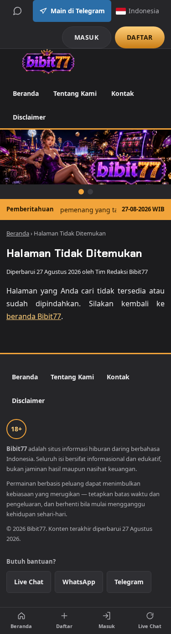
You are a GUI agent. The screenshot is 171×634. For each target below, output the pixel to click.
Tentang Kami (75, 93)
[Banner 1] (81, 191)
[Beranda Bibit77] (48, 61)
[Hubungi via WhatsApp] (17, 11)
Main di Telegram (78, 10)
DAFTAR (140, 37)
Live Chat (28, 581)
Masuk (106, 626)
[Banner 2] (90, 191)
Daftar (64, 626)
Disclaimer (29, 117)
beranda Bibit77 (33, 316)
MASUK (86, 37)
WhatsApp (78, 581)
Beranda (26, 93)
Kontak (122, 93)
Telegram (129, 581)
